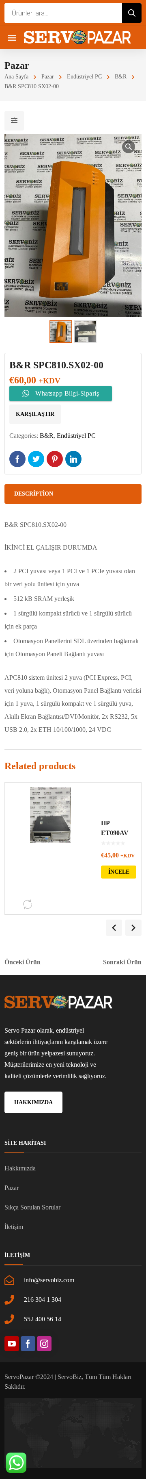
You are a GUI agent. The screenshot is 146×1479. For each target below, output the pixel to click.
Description (33, 494)
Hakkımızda (20, 1168)
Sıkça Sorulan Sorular (32, 1207)
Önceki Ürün (22, 962)
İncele (118, 872)
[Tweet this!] (36, 459)
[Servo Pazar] (77, 37)
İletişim (13, 1226)
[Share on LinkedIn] (73, 459)
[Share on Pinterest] (55, 459)
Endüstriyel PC (84, 77)
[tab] (73, 494)
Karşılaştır (35, 414)
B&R (121, 77)
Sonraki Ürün (122, 962)
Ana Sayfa (16, 77)
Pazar (47, 77)
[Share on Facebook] (17, 459)
